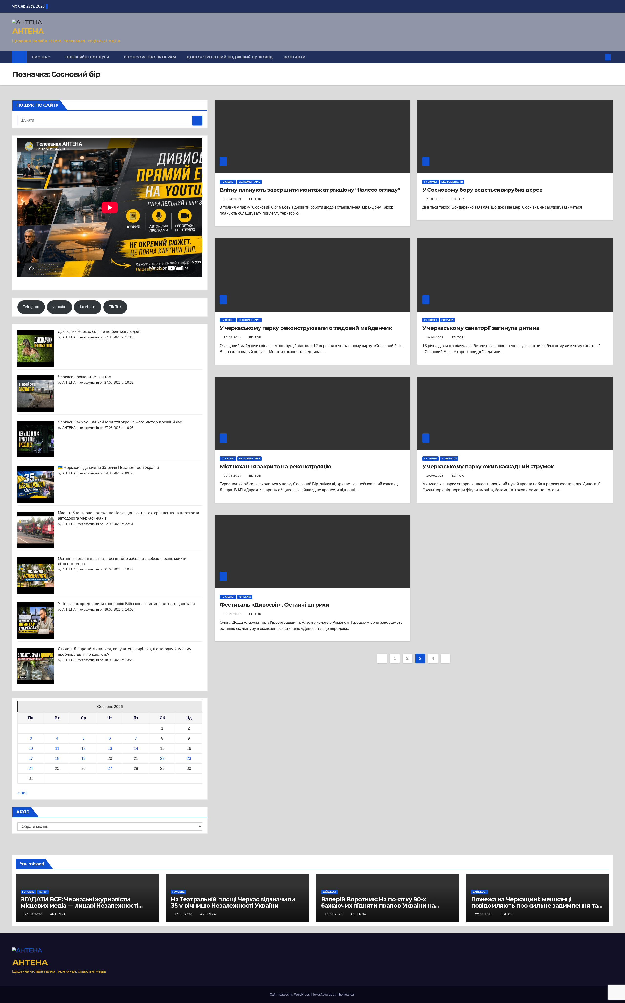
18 (57, 758)
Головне (28, 891)
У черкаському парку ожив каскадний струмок (488, 466)
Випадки (447, 320)
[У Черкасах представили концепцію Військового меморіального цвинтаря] (35, 620)
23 (189, 758)
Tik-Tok (115, 307)
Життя (43, 891)
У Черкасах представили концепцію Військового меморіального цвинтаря (126, 604)
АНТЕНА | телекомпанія (80, 337)
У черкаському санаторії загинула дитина (480, 328)
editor (255, 199)
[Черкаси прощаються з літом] (35, 393)
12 (83, 748)
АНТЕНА (27, 31)
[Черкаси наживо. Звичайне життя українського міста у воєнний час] (35, 439)
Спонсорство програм (150, 57)
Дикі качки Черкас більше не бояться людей (98, 331)
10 (31, 748)
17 (31, 758)
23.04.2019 (233, 199)
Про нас (41, 57)
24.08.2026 (34, 914)
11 (57, 748)
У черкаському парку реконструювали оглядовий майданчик (306, 328)
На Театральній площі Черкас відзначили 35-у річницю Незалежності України (233, 902)
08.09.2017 (233, 614)
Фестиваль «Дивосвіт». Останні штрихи (274, 605)
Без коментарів (249, 181)
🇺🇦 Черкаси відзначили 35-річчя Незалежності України (108, 467)
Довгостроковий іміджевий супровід (230, 57)
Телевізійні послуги (87, 57)
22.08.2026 (484, 914)
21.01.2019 (435, 199)
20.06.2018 (435, 475)
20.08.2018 (435, 337)
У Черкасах (449, 458)
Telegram (31, 307)
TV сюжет (228, 181)
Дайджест (329, 891)
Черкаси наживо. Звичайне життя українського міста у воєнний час (120, 422)
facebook (88, 307)
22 (162, 758)
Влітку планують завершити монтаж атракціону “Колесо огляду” (310, 190)
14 (136, 748)
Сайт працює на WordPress (290, 994)
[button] (600, 57)
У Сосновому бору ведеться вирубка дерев (482, 190)
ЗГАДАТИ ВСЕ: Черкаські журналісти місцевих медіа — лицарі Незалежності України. (79, 905)
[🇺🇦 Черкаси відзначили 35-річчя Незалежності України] (35, 484)
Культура (245, 596)
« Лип (22, 793)
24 (31, 768)
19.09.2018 (233, 337)
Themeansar (345, 994)
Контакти (295, 57)
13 (110, 748)
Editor (255, 337)
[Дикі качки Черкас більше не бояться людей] (35, 348)
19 (83, 758)
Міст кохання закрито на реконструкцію (275, 466)
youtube (59, 307)
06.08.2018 (233, 475)
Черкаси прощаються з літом (84, 377)
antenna (58, 914)
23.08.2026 (334, 914)
